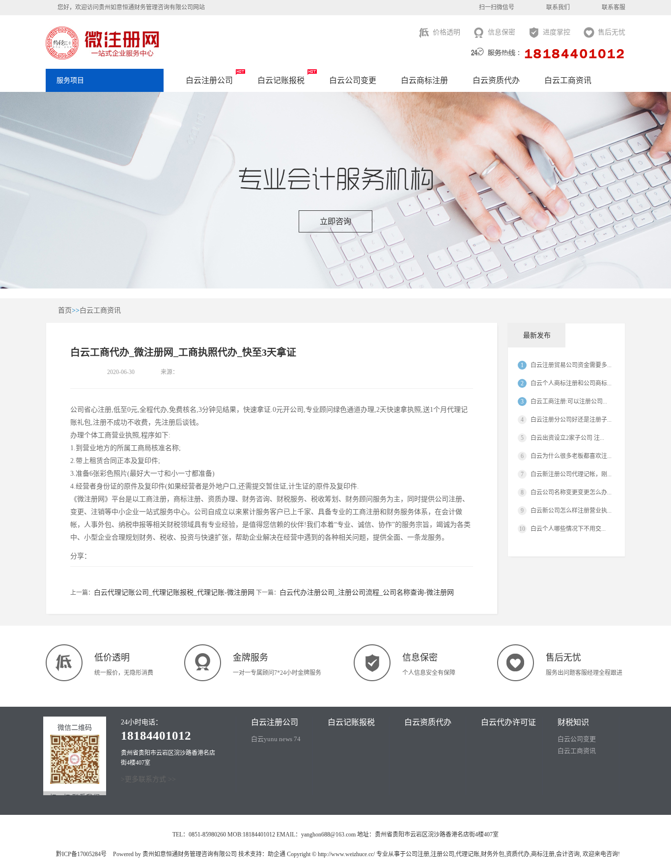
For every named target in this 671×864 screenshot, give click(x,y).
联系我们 (558, 7)
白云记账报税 (281, 80)
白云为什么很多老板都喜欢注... (571, 456)
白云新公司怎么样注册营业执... (571, 510)
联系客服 (613, 7)
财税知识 (573, 722)
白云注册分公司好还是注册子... (571, 419)
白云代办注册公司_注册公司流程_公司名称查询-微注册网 (367, 592)
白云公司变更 (352, 80)
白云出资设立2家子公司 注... (567, 437)
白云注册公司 (209, 80)
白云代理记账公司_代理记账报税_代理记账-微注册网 (174, 592)
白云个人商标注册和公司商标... (571, 383)
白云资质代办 (496, 80)
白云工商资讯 (567, 80)
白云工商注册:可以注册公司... (569, 401)
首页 (65, 310)
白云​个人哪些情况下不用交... (568, 528)
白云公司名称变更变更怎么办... (571, 492)
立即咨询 (335, 221)
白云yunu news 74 (276, 739)
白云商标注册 (424, 80)
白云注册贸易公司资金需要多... (571, 365)
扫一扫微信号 (496, 7)
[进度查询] (658, 87)
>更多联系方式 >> (148, 779)
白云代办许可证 (508, 722)
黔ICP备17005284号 (81, 854)
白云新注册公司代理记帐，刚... (571, 474)
